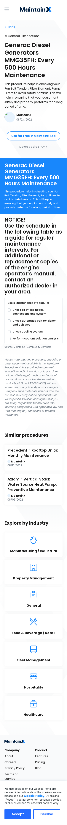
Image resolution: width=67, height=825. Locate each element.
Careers (10, 762)
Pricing (40, 762)
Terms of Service (11, 776)
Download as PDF (32, 147)
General (14, 36)
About (8, 756)
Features (41, 756)
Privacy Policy (14, 768)
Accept (18, 814)
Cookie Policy (34, 796)
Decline (46, 814)
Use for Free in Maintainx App (33, 136)
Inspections (30, 36)
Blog (38, 768)
